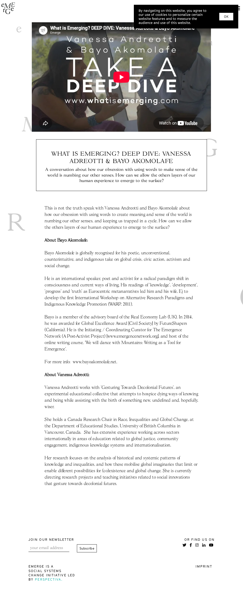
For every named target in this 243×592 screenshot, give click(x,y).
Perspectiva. (49, 579)
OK (226, 17)
